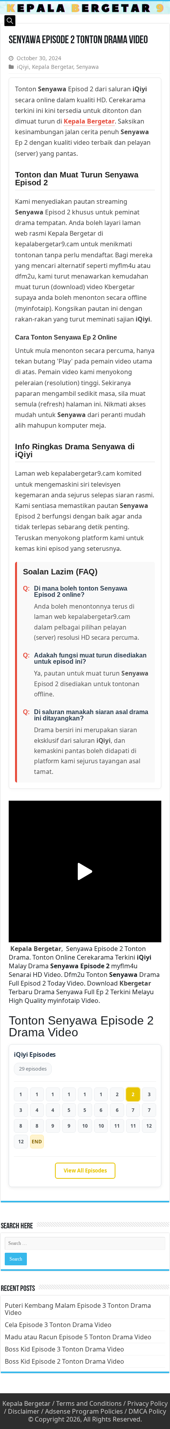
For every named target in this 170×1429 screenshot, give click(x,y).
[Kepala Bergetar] (85, 7)
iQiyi (23, 66)
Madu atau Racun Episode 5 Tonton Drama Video (78, 1337)
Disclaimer (24, 1411)
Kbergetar (135, 983)
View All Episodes (85, 1170)
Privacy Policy (147, 1403)
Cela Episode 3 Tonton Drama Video (58, 1324)
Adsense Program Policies (84, 1411)
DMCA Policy (147, 1411)
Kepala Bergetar (52, 66)
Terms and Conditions (89, 1403)
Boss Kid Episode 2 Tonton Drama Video (64, 1361)
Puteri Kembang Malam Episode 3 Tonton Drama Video (78, 1309)
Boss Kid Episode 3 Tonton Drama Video (64, 1349)
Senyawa (87, 66)
